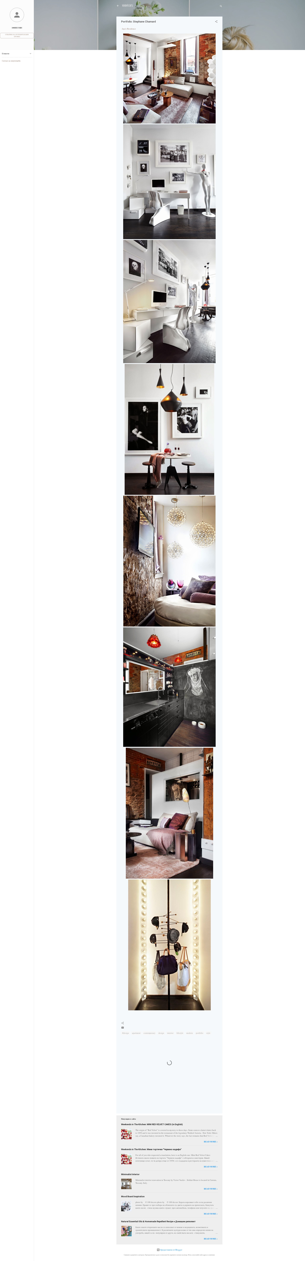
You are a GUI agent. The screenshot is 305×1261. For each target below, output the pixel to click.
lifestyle (180, 1033)
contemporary (149, 1033)
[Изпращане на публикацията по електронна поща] (122, 1028)
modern (189, 1033)
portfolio (199, 1033)
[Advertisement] (128, 1100)
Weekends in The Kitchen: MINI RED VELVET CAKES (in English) (152, 1124)
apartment (136, 1033)
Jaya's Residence (129, 28)
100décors (127, 5)
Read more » (211, 1141)
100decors (17, 27)
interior (170, 1033)
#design (125, 1033)
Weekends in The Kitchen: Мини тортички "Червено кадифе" (151, 1149)
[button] (216, 22)
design (161, 1033)
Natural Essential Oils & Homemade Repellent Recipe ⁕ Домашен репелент (158, 1221)
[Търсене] (221, 6)
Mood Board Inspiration (133, 1196)
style (208, 1033)
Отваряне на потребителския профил (17, 35)
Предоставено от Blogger (171, 1249)
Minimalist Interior (130, 1174)
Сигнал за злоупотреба (11, 60)
